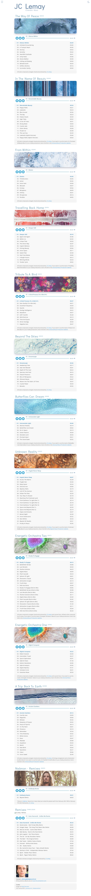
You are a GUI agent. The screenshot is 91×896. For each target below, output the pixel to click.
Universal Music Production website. (61, 143)
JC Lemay (49, 72)
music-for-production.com (39, 881)
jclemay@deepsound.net (29, 879)
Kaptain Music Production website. (59, 529)
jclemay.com (29, 888)
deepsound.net (37, 888)
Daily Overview (25, 886)
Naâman (25, 801)
